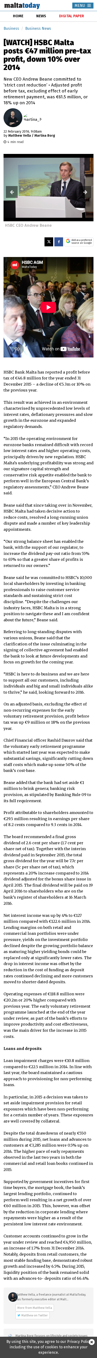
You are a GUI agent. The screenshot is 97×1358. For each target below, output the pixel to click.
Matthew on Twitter (34, 1315)
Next (85, 192)
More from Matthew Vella (34, 1308)
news (41, 16)
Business (11, 28)
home (18, 16)
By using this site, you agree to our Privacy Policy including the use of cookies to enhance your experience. (48, 1347)
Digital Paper (71, 16)
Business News (38, 28)
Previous (12, 192)
